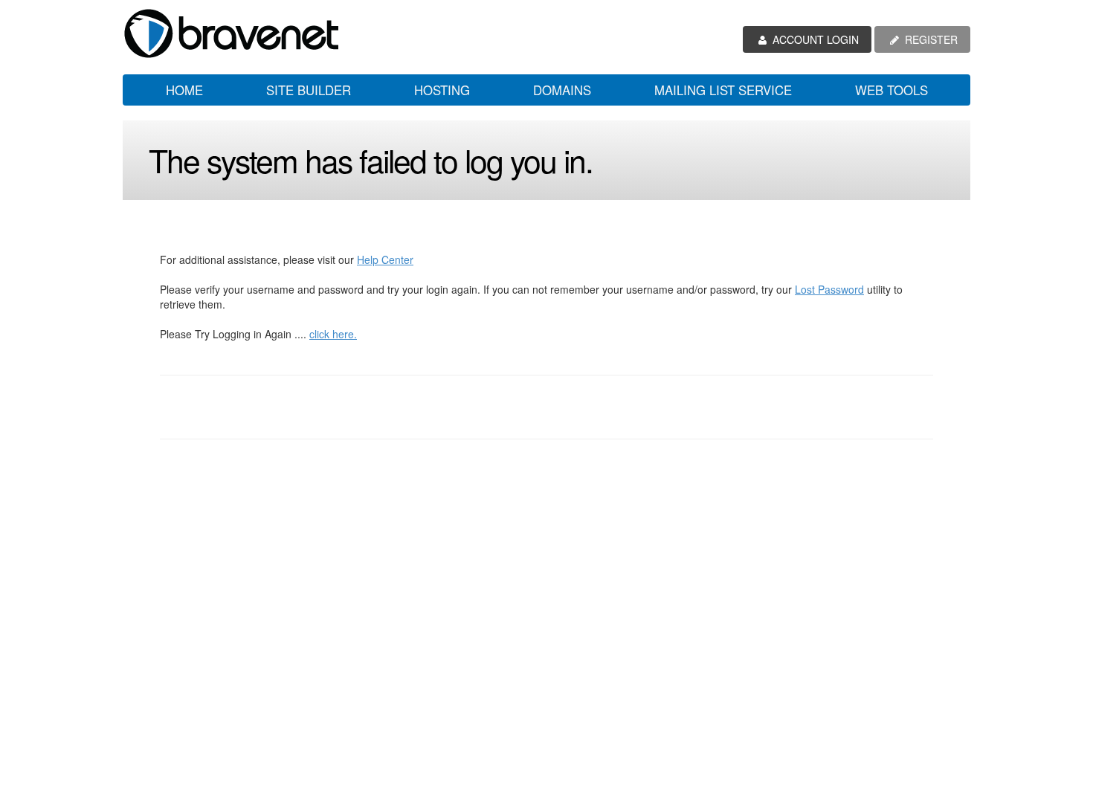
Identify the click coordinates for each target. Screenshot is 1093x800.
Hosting (442, 90)
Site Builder (308, 90)
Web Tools (891, 90)
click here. (333, 333)
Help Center (385, 259)
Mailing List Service (723, 90)
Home (184, 90)
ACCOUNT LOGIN (814, 39)
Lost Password (829, 289)
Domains (562, 90)
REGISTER (930, 39)
